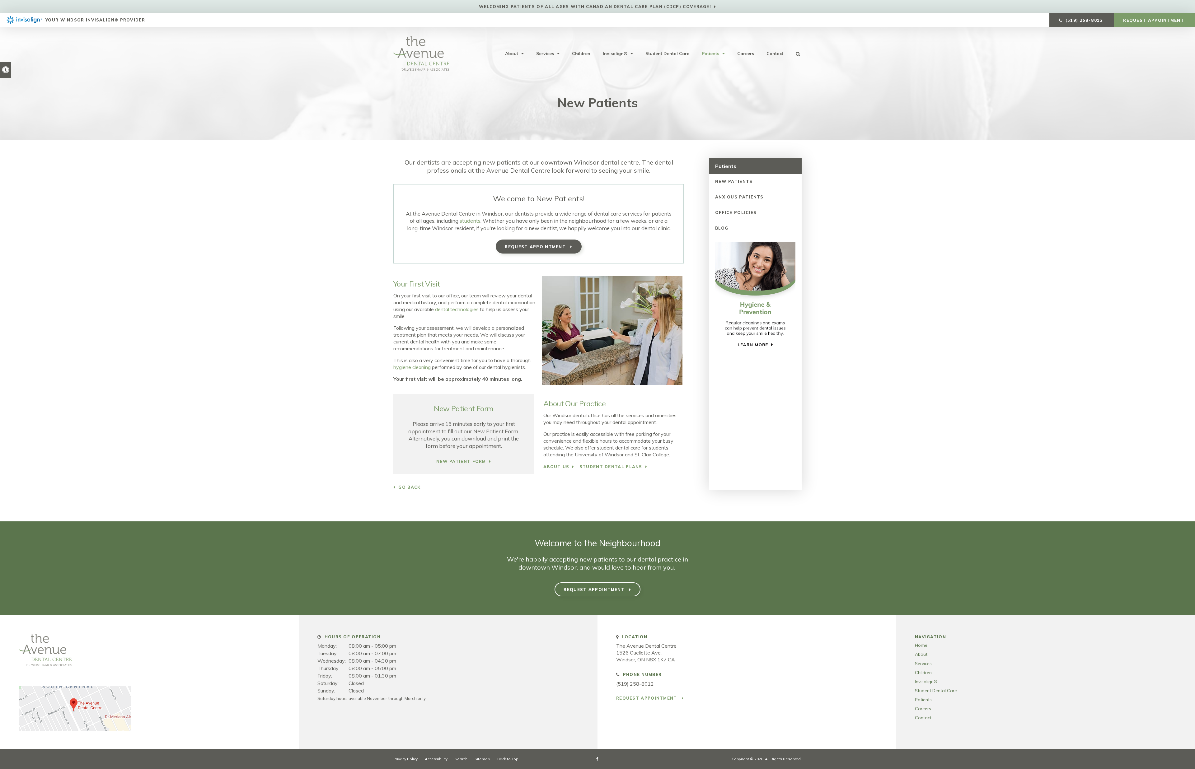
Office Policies (736, 212)
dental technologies (457, 309)
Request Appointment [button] (1154, 20)
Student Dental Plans (610, 466)
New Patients (734, 181)
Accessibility (436, 759)
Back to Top (507, 759)
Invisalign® (615, 53)
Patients (710, 53)
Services (545, 53)
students (470, 220)
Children (581, 53)
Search (461, 759)
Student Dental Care (667, 53)
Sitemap (482, 759)
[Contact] (75, 729)
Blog (721, 228)
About (511, 53)
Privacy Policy (405, 759)
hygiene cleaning (412, 367)
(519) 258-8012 (635, 684)
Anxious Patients (739, 196)
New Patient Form (461, 461)
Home (921, 645)
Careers (745, 53)
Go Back (409, 487)
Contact (774, 53)
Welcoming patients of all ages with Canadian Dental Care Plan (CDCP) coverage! (595, 6)
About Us (556, 466)
